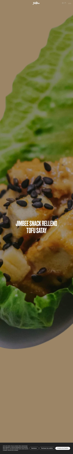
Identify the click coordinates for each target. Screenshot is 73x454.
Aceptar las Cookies (62, 448)
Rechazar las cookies (47, 448)
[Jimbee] (36, 3)
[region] (36, 448)
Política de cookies (13, 450)
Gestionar (34, 448)
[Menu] (69, 3)
